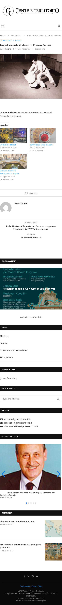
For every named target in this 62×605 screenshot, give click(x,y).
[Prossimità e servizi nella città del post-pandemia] (53, 551)
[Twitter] (28, 576)
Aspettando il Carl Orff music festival (31, 288)
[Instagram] (33, 576)
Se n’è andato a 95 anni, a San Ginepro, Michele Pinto (31, 493)
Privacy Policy (6, 357)
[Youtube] (37, 576)
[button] (2, 288)
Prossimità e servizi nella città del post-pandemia (21, 546)
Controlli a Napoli (8, 144)
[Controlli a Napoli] (13, 135)
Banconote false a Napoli (41, 144)
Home (2, 35)
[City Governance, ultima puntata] (53, 528)
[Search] (59, 26)
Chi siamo (4, 336)
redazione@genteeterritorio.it (18, 422)
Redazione (6, 49)
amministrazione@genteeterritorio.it (21, 426)
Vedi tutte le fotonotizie (31, 317)
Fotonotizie (16, 35)
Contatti (3, 343)
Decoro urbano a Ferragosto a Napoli (9, 172)
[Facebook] (24, 576)
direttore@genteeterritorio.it (17, 419)
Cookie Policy (25, 586)
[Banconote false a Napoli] (43, 135)
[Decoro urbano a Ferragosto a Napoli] (13, 161)
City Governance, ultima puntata (17, 521)
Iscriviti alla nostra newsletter (13, 350)
